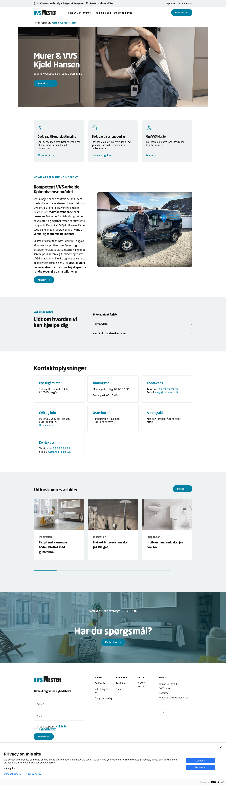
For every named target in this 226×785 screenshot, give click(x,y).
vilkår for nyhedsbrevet (53, 728)
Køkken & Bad (103, 12)
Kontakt (42, 279)
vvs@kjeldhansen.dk (166, 392)
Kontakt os (43, 83)
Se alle (180, 488)
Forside (37, 23)
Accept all (200, 760)
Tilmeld (42, 736)
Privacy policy (33, 774)
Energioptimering (122, 12)
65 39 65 (172, 389)
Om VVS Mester (185, 3)
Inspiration (170, 3)
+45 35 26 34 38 (59, 448)
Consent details (12, 774)
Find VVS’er (74, 12)
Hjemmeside (46, 425)
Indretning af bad (101, 691)
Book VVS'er (181, 12)
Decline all (200, 767)
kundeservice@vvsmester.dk (173, 697)
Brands (87, 12)
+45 (160, 389)
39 (164, 389)
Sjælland (46, 23)
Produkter (121, 683)
